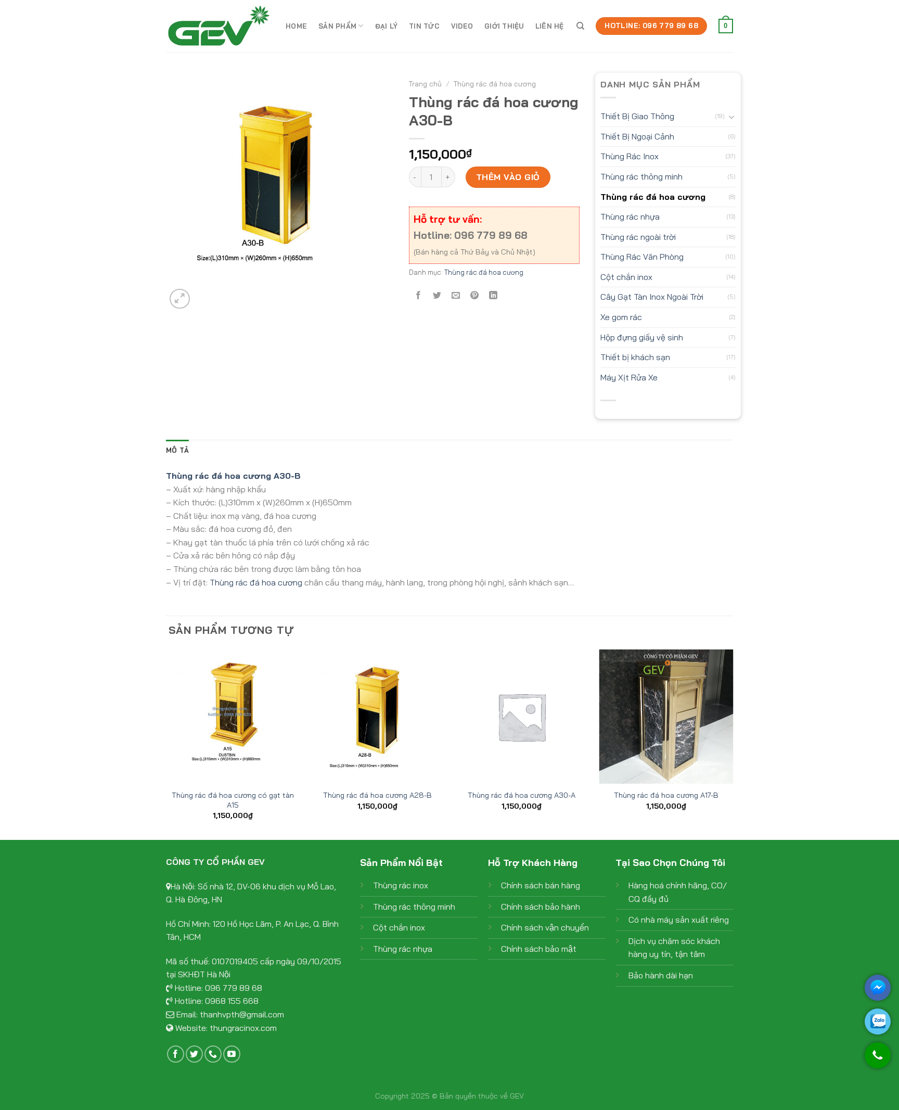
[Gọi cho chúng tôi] (878, 1060)
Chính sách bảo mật (538, 948)
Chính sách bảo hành (540, 906)
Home (296, 26)
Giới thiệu (504, 26)
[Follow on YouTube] (231, 1054)
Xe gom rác (621, 317)
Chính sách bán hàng (540, 885)
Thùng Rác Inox (629, 156)
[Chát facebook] (878, 988)
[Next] (732, 743)
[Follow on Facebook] (175, 1054)
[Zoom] (180, 299)
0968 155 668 (232, 1001)
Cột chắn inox (626, 277)
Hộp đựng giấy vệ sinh (641, 337)
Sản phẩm (337, 26)
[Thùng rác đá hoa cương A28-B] (377, 716)
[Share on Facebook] (418, 295)
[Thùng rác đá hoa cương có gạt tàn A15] (233, 716)
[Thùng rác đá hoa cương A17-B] (666, 716)
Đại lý (386, 26)
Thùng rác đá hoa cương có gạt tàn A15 (233, 800)
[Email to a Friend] (455, 295)
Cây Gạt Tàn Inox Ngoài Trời (651, 296)
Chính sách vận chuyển (545, 927)
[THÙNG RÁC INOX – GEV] (218, 26)
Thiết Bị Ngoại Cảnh (637, 136)
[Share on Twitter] (436, 295)
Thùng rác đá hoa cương (495, 83)
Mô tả (177, 450)
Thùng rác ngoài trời (638, 237)
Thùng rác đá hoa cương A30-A (521, 795)
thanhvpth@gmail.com (242, 1014)
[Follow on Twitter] (194, 1054)
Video (462, 26)
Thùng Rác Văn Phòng (642, 256)
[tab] (177, 450)
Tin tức (424, 26)
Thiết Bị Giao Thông (637, 116)
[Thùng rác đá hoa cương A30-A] (522, 716)
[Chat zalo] (878, 1022)
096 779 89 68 (233, 988)
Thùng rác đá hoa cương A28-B (377, 795)
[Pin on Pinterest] (474, 295)
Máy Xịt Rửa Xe (629, 377)
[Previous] (166, 743)
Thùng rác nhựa (630, 216)
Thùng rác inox (400, 885)
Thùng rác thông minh (641, 176)
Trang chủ (425, 83)
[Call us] (213, 1054)
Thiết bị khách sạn (635, 357)
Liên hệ (549, 26)
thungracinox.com (243, 1028)
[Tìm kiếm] (580, 26)
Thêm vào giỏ (508, 177)
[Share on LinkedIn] (493, 295)
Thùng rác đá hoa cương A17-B (666, 795)
